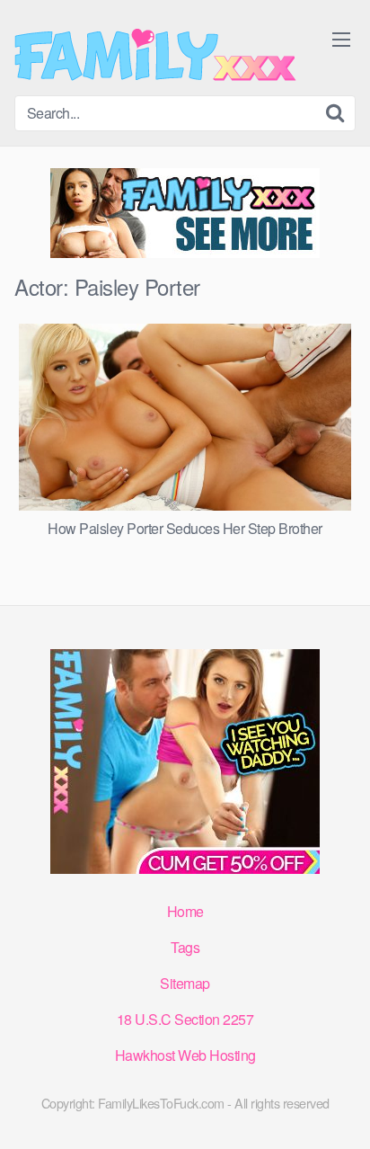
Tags (185, 947)
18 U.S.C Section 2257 (185, 1019)
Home (185, 911)
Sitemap (185, 983)
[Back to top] (338, 1109)
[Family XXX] (155, 55)
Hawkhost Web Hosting (185, 1055)
